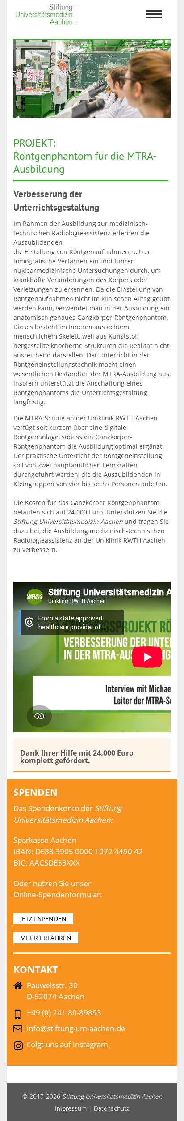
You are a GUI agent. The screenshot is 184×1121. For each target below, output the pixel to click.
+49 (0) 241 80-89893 (64, 1012)
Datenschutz (111, 1108)
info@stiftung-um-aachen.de (76, 1028)
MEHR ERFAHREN (45, 938)
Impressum (71, 1108)
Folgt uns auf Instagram (67, 1044)
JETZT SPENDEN (43, 918)
